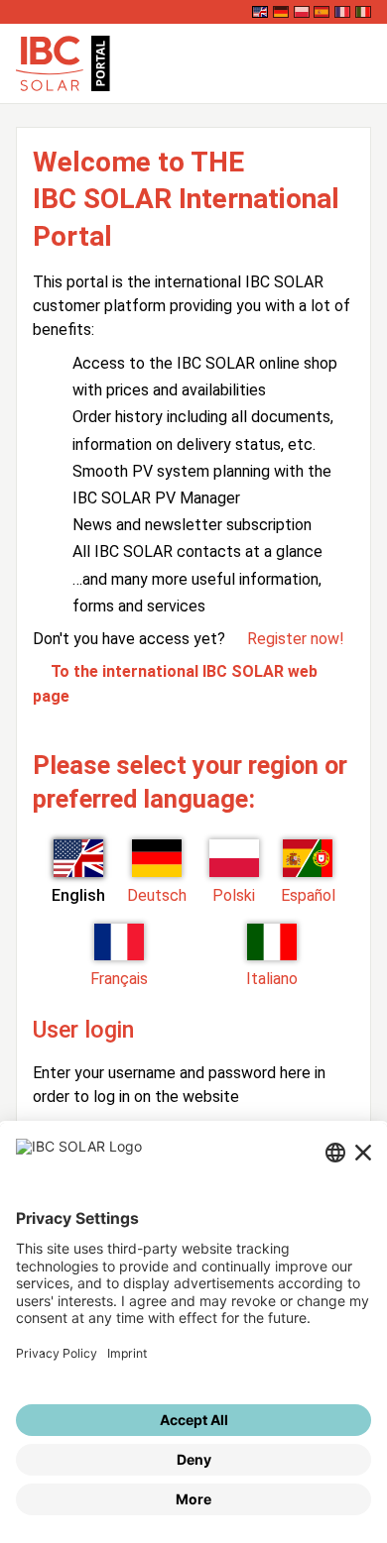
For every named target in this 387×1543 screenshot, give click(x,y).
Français (119, 978)
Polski (233, 895)
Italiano (272, 978)
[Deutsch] (281, 12)
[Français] (342, 12)
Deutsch (157, 895)
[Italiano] (363, 12)
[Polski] (302, 12)
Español (308, 895)
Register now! (295, 638)
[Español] (321, 12)
